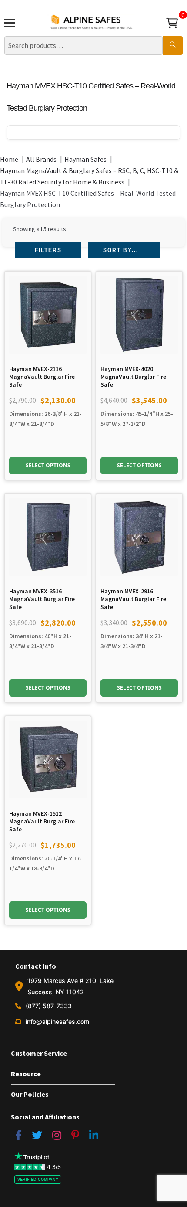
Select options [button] (48, 465)
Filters (48, 250)
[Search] (173, 46)
